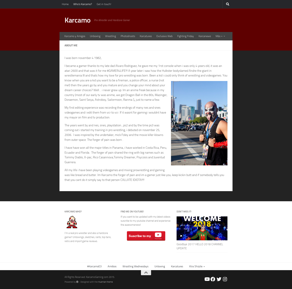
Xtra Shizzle (195, 266)
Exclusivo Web (164, 36)
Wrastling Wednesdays (135, 266)
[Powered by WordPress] (77, 282)
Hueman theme (105, 282)
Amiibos (112, 266)
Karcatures (146, 36)
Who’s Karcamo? (82, 4)
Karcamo (78, 20)
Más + (219, 36)
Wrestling (110, 36)
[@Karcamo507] (219, 279)
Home (65, 4)
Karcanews (205, 36)
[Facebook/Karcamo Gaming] (213, 279)
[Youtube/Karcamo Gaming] (206, 279)
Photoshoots (128, 36)
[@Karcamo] (225, 279)
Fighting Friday (185, 36)
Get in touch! (104, 4)
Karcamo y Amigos (74, 36)
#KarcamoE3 (94, 266)
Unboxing (95, 36)
